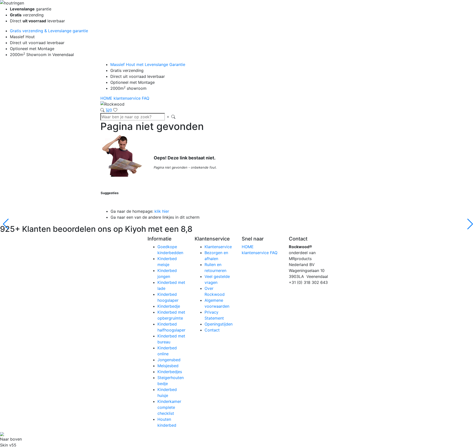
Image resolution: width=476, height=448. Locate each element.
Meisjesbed (167, 365)
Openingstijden (219, 324)
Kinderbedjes (169, 371)
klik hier (161, 211)
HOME (107, 98)
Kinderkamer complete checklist (169, 407)
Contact (212, 330)
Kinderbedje (168, 306)
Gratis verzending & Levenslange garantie (49, 30)
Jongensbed (168, 359)
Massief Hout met (147, 64)
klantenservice (128, 98)
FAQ (145, 98)
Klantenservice (218, 246)
